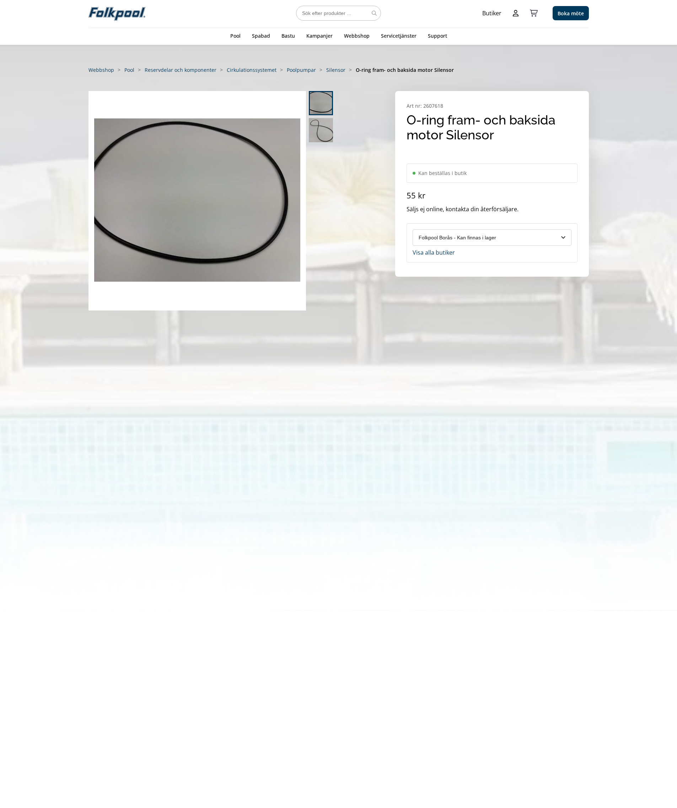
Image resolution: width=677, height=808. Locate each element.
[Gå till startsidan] (116, 13)
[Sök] (374, 13)
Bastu (288, 35)
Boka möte (571, 13)
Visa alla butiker (434, 252)
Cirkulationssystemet (251, 70)
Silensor (335, 70)
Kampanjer (319, 35)
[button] (197, 200)
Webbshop (357, 35)
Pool (235, 35)
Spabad (261, 35)
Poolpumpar (301, 70)
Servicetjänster (399, 35)
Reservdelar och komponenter (180, 70)
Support (437, 35)
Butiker (491, 13)
